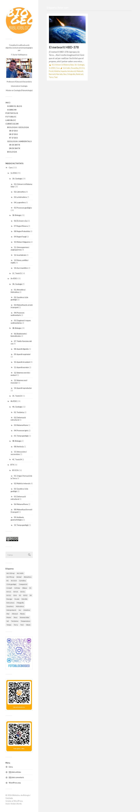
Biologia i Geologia (18, 127)
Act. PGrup (10, 577)
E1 (30, 588)
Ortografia (71, 74)
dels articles (15, 772)
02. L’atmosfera (19, 192)
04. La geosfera (19, 202)
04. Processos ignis (21, 430)
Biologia (12, 152)
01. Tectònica (19, 412)
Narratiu (59, 74)
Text (55, 77)
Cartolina (22, 580)
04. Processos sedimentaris (17, 314)
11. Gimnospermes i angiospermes (20, 248)
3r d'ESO (14, 278)
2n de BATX (14, 148)
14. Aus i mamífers (21, 268)
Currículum (12, 124)
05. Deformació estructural (18, 497)
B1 (7, 580)
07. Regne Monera (21, 226)
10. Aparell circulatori (22, 362)
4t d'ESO (14, 401)
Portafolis (11, 113)
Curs (10, 167)
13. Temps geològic (21, 525)
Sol (8, 621)
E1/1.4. (16, 592)
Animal (19, 577)
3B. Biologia (16, 328)
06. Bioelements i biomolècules (19, 335)
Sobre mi (12, 110)
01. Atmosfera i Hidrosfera (18, 291)
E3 (20, 595)
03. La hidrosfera (20, 197)
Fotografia (20, 603)
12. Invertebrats (20, 255)
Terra (16, 625)
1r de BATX (14, 145)
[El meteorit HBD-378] (67, 29)
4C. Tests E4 (17, 459)
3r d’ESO (13, 134)
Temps (9, 625)
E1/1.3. (9, 592)
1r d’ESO (13, 131)
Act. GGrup (10, 573)
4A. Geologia (17, 407)
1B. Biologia (16, 215)
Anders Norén (16, 804)
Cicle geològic (11, 584)
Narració (52, 74)
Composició (23, 584)
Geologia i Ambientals (19, 141)
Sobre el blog (14, 106)
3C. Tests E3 (17, 396)
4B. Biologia (16, 441)
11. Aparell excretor (21, 367)
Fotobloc (10, 117)
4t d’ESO (13, 138)
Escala (17, 599)
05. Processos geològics (23, 208)
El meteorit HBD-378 (64, 47)
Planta (22, 614)
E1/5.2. (9, 595)
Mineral (15, 614)
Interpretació (11, 610)
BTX (12, 465)
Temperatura (25, 621)
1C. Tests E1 (17, 273)
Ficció (51, 71)
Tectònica (14, 621)
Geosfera (10, 606)
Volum (28, 625)
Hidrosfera (20, 606)
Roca (15, 617)
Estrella (24, 599)
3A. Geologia (17, 284)
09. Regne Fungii (20, 237)
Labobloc (10, 120)
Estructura (10, 603)
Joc (20, 610)
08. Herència (19, 446)
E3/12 (25, 595)
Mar (8, 614)
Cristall (9, 588)
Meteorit (80, 71)
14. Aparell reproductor (23, 388)
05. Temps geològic (21, 436)
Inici (7, 103)
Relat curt (79, 74)
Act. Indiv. (20, 573)
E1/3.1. (23, 592)
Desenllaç (75, 68)
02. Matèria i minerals (22, 483)
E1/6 (15, 595)
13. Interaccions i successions (19, 453)
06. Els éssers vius (20, 221)
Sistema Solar (24, 617)
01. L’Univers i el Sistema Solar (63, 65)
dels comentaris (16, 777)
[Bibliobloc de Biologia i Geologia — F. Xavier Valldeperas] (19, 20)
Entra (11, 767)
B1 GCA (15, 470)
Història (57, 71)
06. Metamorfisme (21, 504)
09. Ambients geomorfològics (17, 518)
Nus (64, 74)
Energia (9, 599)
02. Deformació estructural (18, 418)
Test (22, 625)
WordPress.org (15, 783)
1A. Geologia (17, 178)
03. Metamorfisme (21, 425)
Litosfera (27, 610)
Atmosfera (27, 577)
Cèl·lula (17, 588)
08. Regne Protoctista (22, 231)
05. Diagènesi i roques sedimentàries (21, 321)
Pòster (9, 617)
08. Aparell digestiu (21, 349)
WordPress (18, 801)
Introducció (71, 71)
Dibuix (24, 588)
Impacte (64, 71)
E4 (30, 595)
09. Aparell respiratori (22, 354)
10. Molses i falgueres (22, 242)
